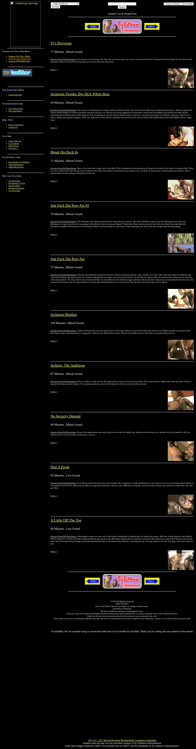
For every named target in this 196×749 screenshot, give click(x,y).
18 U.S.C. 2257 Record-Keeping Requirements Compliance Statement (122, 740)
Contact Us (13, 127)
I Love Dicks (13, 143)
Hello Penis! (13, 146)
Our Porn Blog (14, 186)
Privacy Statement (15, 125)
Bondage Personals (16, 188)
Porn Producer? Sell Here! (19, 162)
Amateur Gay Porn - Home (19, 56)
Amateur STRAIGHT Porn (19, 61)
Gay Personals (14, 190)
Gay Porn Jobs (14, 181)
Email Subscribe (15, 95)
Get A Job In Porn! (15, 108)
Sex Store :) (13, 148)
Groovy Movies (14, 141)
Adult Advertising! (16, 167)
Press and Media (15, 111)
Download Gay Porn (16, 183)
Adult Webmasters (15, 164)
